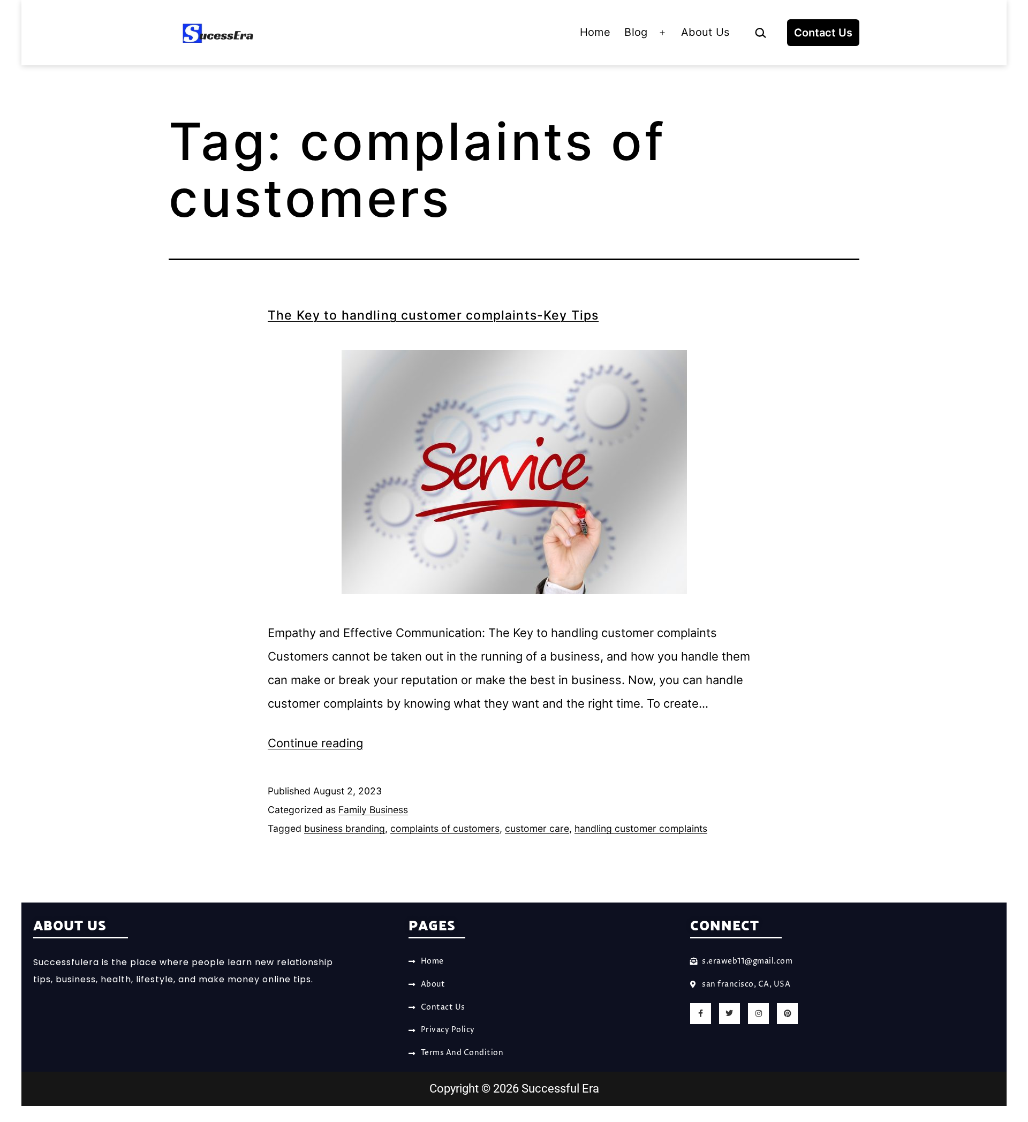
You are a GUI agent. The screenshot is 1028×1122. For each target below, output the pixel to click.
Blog (635, 32)
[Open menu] (662, 32)
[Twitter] (729, 1013)
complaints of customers (445, 828)
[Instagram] (758, 1013)
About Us (705, 32)
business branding (344, 828)
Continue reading (315, 743)
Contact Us (823, 32)
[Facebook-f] (700, 1013)
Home (595, 32)
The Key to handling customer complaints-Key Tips (433, 315)
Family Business (373, 809)
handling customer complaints (641, 828)
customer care (537, 828)
